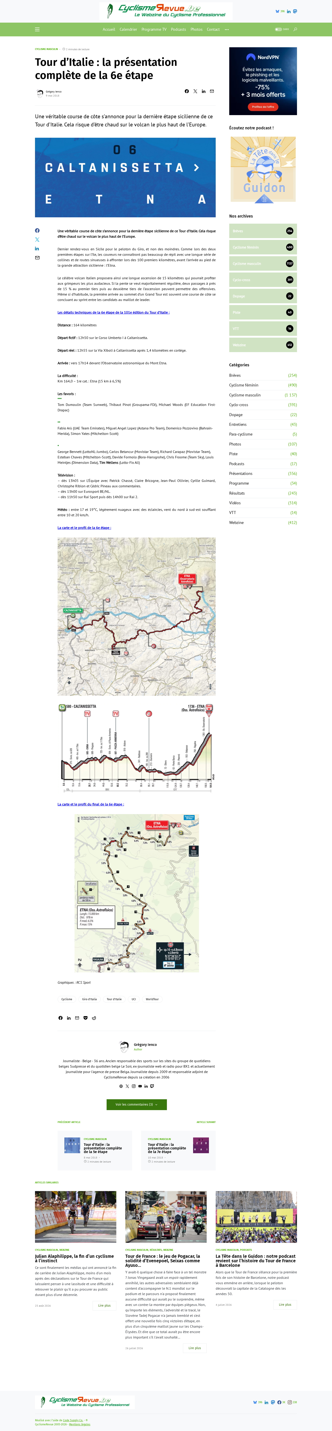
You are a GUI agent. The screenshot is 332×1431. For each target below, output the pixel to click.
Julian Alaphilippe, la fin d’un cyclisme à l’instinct (74, 1258)
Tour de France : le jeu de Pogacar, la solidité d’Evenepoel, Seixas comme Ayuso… (162, 1261)
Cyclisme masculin (46, 49)
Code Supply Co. (73, 1420)
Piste (233, 453)
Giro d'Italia (89, 999)
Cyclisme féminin (243, 385)
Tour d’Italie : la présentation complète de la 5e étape (103, 1148)
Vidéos (235, 502)
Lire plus (104, 1306)
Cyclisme (66, 999)
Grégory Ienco (53, 91)
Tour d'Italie (114, 999)
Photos (235, 444)
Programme (239, 483)
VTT (232, 512)
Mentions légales (79, 1424)
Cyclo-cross (238, 404)
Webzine (236, 522)
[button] (37, 29)
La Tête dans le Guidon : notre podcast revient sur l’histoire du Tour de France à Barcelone (256, 1261)
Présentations (240, 473)
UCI (134, 999)
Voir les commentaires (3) (134, 1104)
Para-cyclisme (240, 434)
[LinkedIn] (288, 11)
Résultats (237, 493)
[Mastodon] (295, 11)
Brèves (235, 375)
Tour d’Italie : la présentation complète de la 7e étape (167, 1148)
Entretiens (238, 424)
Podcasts (236, 463)
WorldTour (152, 999)
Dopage (236, 414)
